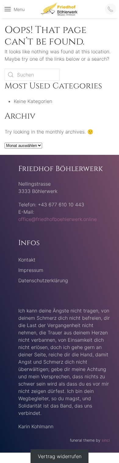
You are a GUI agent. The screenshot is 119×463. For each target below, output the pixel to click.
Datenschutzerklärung (43, 280)
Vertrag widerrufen (59, 456)
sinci (106, 440)
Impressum (30, 270)
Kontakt (26, 260)
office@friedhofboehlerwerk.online (57, 219)
